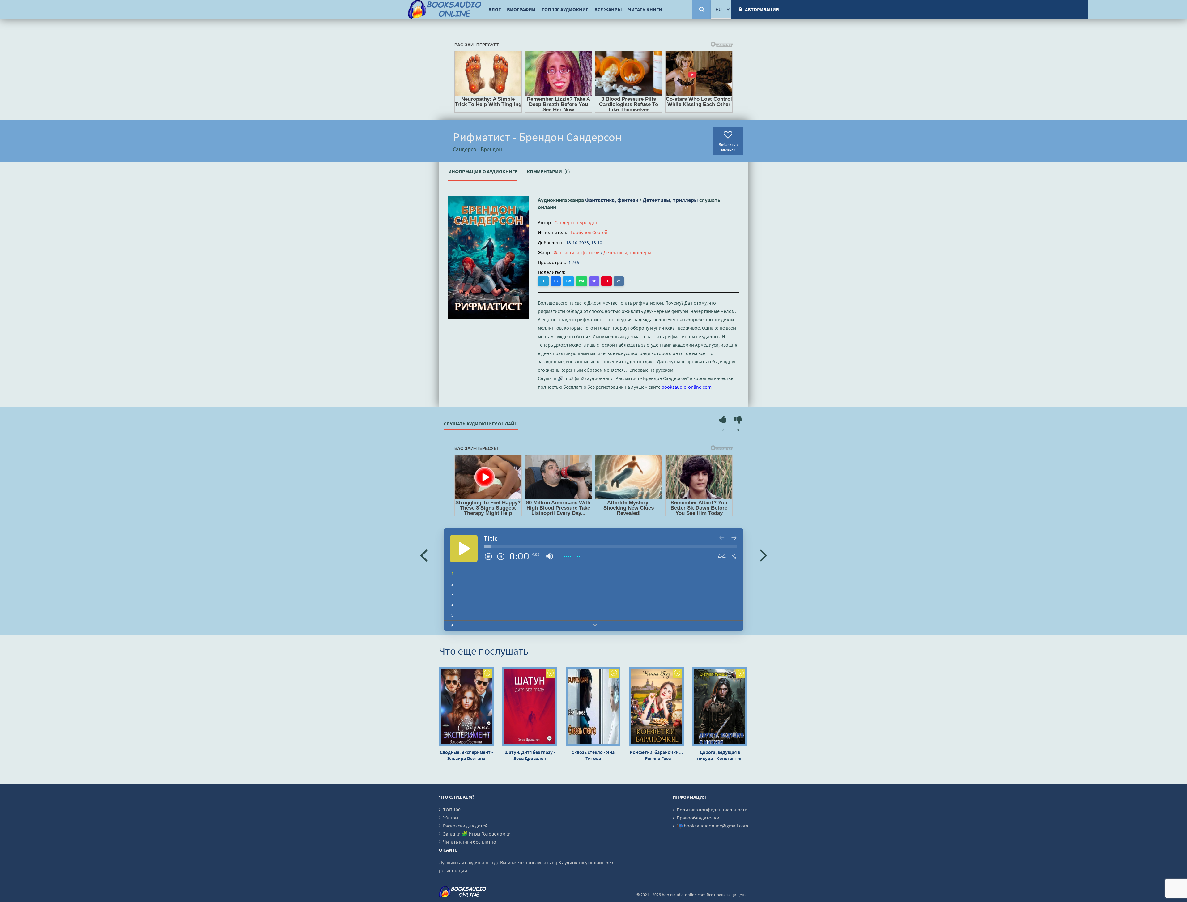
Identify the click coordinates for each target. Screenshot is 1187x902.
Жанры (450, 817)
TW (568, 281)
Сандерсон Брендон (576, 222)
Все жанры (608, 9)
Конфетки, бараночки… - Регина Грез (656, 755)
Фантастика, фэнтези (611, 199)
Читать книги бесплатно (469, 842)
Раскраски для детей (465, 826)
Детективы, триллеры (670, 199)
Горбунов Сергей (589, 232)
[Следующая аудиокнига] (763, 554)
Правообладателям (698, 817)
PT (606, 281)
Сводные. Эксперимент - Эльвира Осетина (466, 755)
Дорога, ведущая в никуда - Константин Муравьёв (720, 755)
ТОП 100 (452, 809)
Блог (494, 9)
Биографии (521, 9)
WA (581, 281)
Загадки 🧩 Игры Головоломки (477, 834)
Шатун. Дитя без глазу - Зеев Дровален (529, 755)
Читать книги (645, 9)
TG (543, 281)
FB (556, 281)
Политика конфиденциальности (712, 809)
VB (594, 281)
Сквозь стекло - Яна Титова (593, 755)
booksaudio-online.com (687, 387)
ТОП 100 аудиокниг (565, 9)
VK (619, 281)
